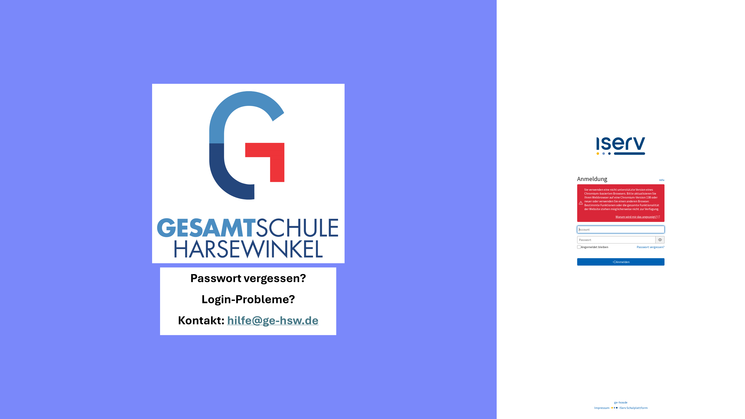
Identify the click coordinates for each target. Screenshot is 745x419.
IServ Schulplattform (633, 408)
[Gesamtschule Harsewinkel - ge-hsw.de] (248, 209)
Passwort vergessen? (650, 247)
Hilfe (661, 180)
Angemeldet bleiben (594, 247)
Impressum (601, 408)
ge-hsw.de (620, 402)
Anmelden (623, 262)
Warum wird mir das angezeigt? (636, 217)
